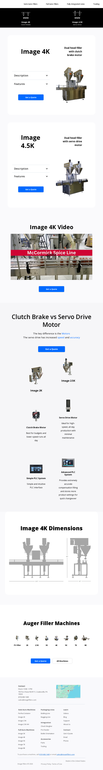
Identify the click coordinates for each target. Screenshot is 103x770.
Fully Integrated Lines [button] (76, 4)
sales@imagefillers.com (27, 700)
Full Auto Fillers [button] (52, 4)
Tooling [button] (96, 4)
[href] (68, 691)
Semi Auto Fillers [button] (31, 4)
